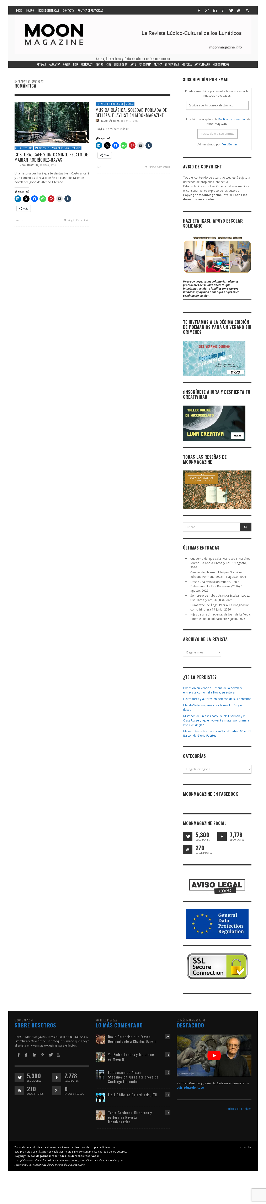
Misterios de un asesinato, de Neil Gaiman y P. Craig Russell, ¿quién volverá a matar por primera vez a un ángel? (216, 720)
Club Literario (23, 148)
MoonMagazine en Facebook (210, 794)
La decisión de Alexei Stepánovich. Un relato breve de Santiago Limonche (133, 1077)
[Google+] (207, 10)
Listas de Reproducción (110, 103)
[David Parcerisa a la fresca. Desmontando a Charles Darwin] (100, 1039)
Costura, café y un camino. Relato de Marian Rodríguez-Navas (51, 157)
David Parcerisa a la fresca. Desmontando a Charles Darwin (132, 1039)
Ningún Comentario (78, 220)
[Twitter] (231, 10)
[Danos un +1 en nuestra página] (56, 1090)
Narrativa (40, 148)
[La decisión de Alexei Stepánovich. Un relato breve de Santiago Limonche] (100, 1074)
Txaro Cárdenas (110, 120)
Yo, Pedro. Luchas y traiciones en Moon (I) (131, 1057)
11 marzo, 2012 (129, 120)
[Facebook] (199, 10)
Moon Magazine (29, 165)
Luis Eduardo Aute (190, 1087)
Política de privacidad (232, 119)
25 (168, 1037)
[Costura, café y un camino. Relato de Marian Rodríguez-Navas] (52, 122)
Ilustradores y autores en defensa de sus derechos (217, 699)
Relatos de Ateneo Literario (64, 148)
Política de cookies (238, 1109)
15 (168, 1113)
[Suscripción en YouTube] (187, 849)
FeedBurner (229, 144)
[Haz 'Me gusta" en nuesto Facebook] (222, 836)
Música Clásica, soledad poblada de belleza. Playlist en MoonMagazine (131, 112)
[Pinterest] (223, 10)
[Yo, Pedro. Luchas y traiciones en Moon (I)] (100, 1057)
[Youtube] (239, 10)
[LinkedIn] (215, 10)
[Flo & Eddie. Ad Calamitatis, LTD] (100, 1097)
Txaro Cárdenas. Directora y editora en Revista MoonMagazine (130, 1117)
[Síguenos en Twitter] (187, 836)
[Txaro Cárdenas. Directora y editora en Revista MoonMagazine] (100, 1115)
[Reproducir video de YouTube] (214, 1055)
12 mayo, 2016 (48, 165)
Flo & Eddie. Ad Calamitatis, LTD (132, 1094)
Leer (17, 220)
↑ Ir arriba (245, 1147)
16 (168, 1055)
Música (130, 103)
